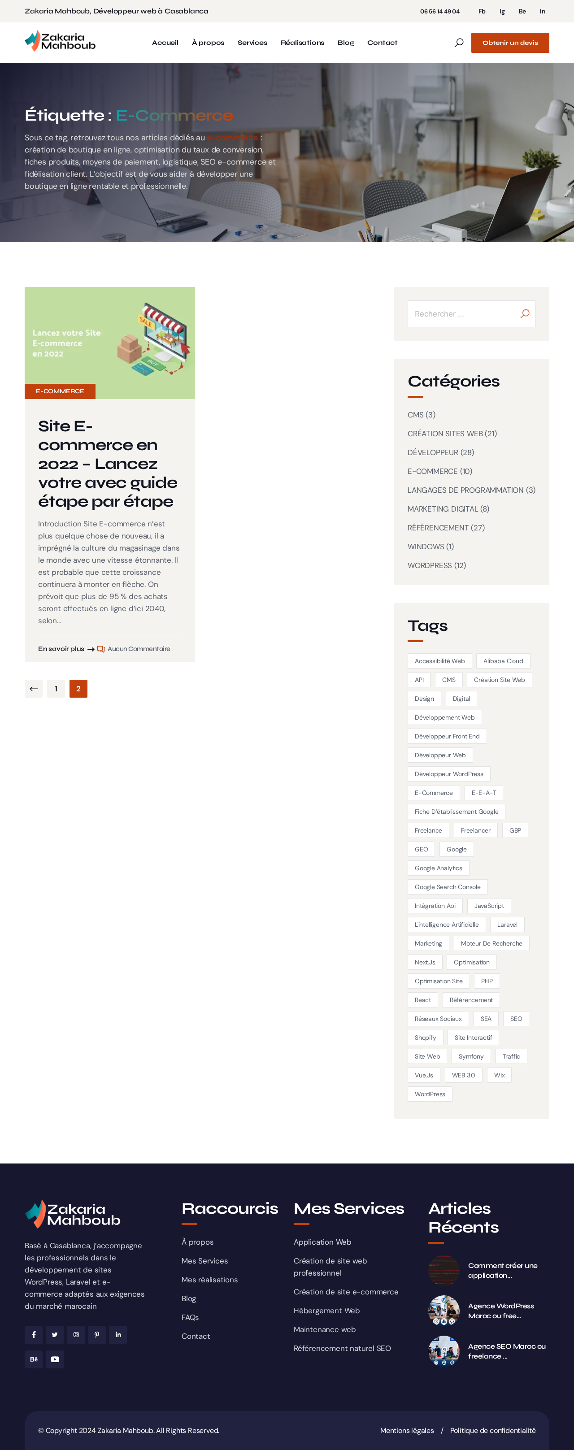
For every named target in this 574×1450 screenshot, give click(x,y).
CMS (415, 415)
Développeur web (440, 755)
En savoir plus (61, 649)
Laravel (507, 924)
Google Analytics (438, 868)
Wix (499, 1075)
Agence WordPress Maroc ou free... (501, 1311)
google (457, 849)
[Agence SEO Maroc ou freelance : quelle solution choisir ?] (444, 1351)
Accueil (165, 42)
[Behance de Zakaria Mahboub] (34, 1359)
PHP (486, 981)
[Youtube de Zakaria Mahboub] (55, 1359)
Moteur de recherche (491, 943)
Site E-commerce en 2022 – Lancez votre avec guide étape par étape (107, 464)
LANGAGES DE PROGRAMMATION (466, 490)
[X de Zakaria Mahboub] (55, 1335)
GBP (515, 830)
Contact (382, 42)
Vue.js (424, 1075)
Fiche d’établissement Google (456, 811)
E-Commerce (434, 793)
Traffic (512, 1056)
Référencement (471, 1000)
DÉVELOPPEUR (433, 452)
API (419, 680)
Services (252, 42)
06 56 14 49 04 (440, 11)
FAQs (190, 1317)
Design (424, 699)
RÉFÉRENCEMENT (438, 528)
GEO (421, 849)
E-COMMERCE (60, 391)
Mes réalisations (210, 1280)
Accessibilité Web (440, 661)
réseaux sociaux (438, 1019)
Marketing (428, 943)
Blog (346, 42)
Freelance (428, 830)
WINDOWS (426, 546)
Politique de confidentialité (493, 1430)
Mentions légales (407, 1430)
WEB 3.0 (464, 1075)
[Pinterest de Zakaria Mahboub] (97, 1335)
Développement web (445, 717)
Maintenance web (325, 1329)
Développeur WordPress (449, 774)
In (542, 11)
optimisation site (439, 981)
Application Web (323, 1242)
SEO (516, 1019)
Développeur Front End (447, 736)
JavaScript (489, 906)
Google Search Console (448, 887)
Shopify (425, 1037)
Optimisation (472, 962)
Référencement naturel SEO (342, 1348)
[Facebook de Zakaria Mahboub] (34, 1335)
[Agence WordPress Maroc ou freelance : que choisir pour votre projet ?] (444, 1311)
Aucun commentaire (139, 649)
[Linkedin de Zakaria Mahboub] (118, 1335)
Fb (482, 11)
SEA (486, 1019)
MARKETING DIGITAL (443, 509)
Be (522, 11)
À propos (208, 42)
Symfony (471, 1056)
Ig (502, 11)
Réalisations (303, 42)
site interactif (473, 1037)
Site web (427, 1056)
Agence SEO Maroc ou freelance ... (507, 1351)
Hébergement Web (327, 1310)
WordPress (430, 1094)
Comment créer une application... (503, 1270)
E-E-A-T (484, 793)
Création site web (499, 680)
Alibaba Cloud (503, 661)
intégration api (435, 906)
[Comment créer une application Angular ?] (444, 1270)
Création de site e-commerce (346, 1292)
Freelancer (476, 830)
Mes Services (205, 1261)
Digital (461, 699)
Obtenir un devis (510, 43)
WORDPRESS (430, 565)
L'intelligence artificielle (447, 924)
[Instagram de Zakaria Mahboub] (76, 1335)
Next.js (425, 962)
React (423, 1000)
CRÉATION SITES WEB (445, 433)
